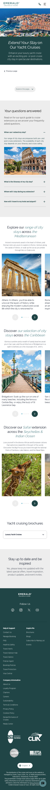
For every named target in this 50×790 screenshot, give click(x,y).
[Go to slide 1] (21, 317)
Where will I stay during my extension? (19, 192)
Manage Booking (9, 636)
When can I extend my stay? (15, 132)
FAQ (4, 641)
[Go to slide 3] (26, 317)
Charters (6, 692)
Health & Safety (9, 645)
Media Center (8, 724)
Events (28, 645)
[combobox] (25, 535)
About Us (6, 684)
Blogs (28, 636)
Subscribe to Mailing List (35, 641)
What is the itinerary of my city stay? (18, 182)
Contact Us (7, 632)
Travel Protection (9, 669)
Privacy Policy (8, 709)
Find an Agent (8, 661)
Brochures (30, 632)
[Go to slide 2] (23, 317)
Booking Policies (9, 665)
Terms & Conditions (10, 705)
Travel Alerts (8, 649)
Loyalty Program (9, 688)
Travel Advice (8, 657)
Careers (6, 697)
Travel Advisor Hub (10, 653)
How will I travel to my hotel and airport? (20, 202)
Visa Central (7, 673)
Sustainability (8, 701)
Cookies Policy (8, 713)
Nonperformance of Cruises (10, 718)
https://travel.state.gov (37, 783)
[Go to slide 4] (28, 317)
